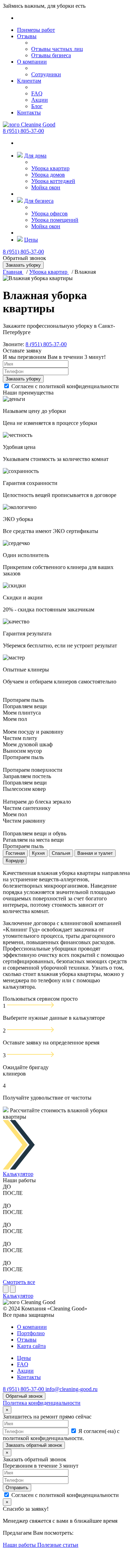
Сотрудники (46, 74)
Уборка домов (48, 175)
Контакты (29, 112)
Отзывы (27, 36)
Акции (39, 100)
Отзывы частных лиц (57, 49)
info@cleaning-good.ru (71, 1389)
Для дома (35, 156)
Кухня (38, 853)
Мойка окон (45, 187)
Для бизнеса (39, 201)
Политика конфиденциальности (42, 1403)
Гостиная (15, 853)
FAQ (37, 93)
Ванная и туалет (95, 853)
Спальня (61, 853)
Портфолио (31, 1333)
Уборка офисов (49, 214)
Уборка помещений (54, 220)
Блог (37, 106)
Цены (31, 240)
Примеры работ (36, 30)
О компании (32, 62)
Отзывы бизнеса (51, 55)
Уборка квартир (50, 168)
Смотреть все (19, 1282)
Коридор (15, 860)
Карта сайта (31, 1346)
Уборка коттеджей (53, 181)
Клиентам (29, 81)
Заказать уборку (23, 378)
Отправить (17, 1487)
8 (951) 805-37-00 (23, 131)
